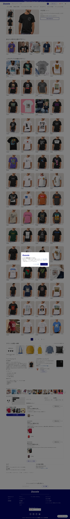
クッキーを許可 (44, 264)
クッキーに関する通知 (43, 259)
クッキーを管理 (36, 264)
